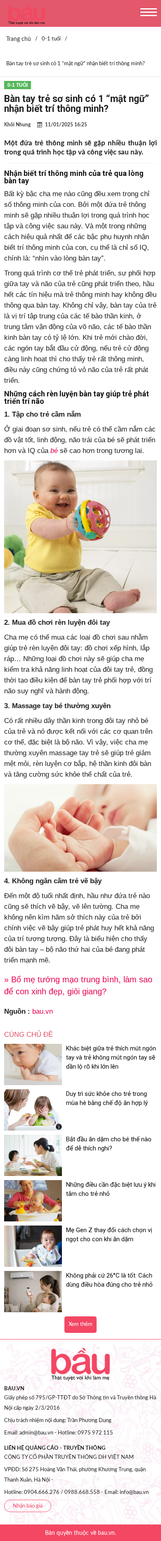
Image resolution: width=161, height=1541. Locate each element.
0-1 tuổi (17, 85)
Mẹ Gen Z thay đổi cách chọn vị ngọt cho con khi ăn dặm (109, 1234)
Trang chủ (18, 39)
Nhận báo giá (28, 1506)
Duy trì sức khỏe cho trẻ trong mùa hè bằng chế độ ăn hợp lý (107, 1098)
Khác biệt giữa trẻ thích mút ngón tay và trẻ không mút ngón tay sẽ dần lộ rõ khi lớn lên (111, 1057)
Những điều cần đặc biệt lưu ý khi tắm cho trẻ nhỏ (111, 1189)
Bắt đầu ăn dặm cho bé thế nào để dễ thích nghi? (109, 1144)
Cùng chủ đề (28, 1034)
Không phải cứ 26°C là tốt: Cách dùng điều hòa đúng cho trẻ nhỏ (109, 1280)
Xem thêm (80, 1324)
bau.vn (42, 1011)
